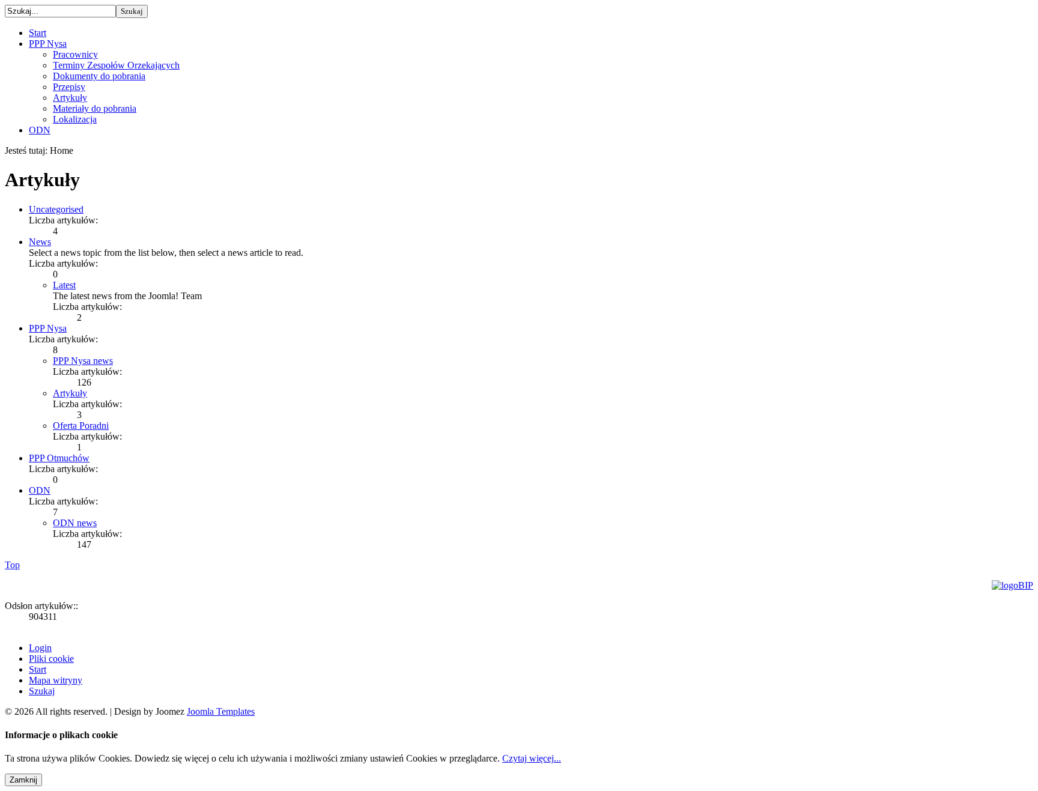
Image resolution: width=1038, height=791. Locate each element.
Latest (64, 285)
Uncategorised (56, 209)
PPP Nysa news (83, 361)
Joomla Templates (221, 711)
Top (12, 565)
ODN (39, 490)
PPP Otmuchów (59, 458)
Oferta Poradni (81, 425)
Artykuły (70, 393)
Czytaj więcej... (531, 758)
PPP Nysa (48, 328)
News (40, 242)
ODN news (75, 523)
